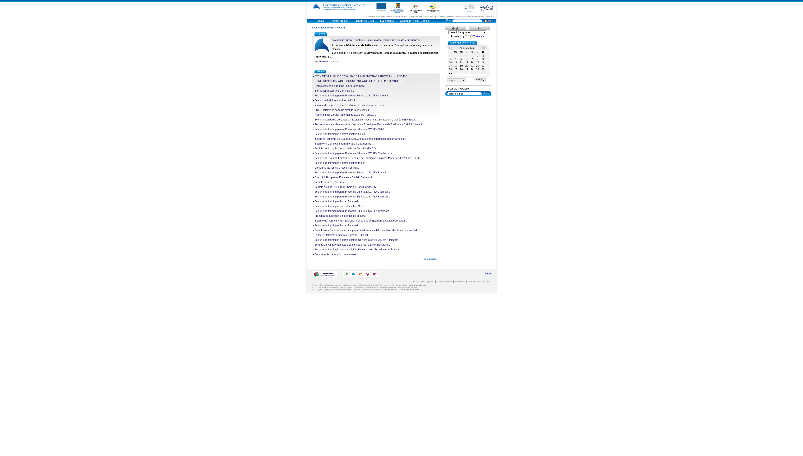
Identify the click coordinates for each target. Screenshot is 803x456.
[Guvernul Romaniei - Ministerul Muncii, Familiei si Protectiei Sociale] (398, 8)
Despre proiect (339, 20)
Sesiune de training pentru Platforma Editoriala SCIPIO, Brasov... (351, 172)
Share (488, 273)
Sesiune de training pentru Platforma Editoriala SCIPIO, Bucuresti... (352, 191)
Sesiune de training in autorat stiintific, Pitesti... (341, 162)
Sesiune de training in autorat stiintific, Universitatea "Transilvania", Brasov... (357, 249)
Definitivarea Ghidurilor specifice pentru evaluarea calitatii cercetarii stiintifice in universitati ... (367, 230)
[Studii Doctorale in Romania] (360, 274)
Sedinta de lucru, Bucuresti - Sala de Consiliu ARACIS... (346, 148)
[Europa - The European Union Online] (381, 7)
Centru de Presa (409, 20)
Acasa (321, 20)
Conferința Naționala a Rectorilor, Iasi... (337, 167)
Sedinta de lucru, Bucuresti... (331, 182)
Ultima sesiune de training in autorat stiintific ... (341, 86)
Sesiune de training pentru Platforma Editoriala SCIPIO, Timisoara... (353, 211)
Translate (478, 36)
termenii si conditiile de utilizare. (404, 289)
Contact (425, 20)
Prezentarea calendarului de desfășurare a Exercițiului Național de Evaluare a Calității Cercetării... (370, 124)
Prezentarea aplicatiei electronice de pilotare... (341, 215)
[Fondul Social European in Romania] (416, 8)
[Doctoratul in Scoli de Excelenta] (340, 7)
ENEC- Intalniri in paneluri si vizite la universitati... (343, 110)
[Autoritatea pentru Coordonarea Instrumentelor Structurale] (433, 7)
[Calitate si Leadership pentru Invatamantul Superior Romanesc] (346, 274)
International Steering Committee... (334, 90)
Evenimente (387, 20)
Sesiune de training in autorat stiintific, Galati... (341, 134)
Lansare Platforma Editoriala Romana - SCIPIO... (342, 235)
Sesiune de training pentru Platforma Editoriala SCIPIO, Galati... (350, 129)
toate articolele (430, 259)
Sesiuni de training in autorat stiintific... (336, 100)
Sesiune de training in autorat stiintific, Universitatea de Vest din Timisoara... (357, 239)
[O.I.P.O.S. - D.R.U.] (469, 8)
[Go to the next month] (483, 48)
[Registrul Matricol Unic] (375, 274)
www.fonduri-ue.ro (417, 285)
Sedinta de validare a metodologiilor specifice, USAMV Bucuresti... (352, 244)
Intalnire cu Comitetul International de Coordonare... (344, 143)
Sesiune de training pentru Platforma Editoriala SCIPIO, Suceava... (352, 95)
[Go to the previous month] (450, 48)
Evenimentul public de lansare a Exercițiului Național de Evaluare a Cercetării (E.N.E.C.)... (366, 119)
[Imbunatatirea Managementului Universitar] (367, 274)
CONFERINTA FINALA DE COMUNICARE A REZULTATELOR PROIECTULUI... (359, 81)
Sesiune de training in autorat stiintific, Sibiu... (340, 206)
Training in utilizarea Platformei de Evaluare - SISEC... (345, 114)
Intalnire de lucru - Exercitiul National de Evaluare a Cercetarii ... (351, 105)
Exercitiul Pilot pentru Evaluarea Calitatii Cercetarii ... (344, 177)
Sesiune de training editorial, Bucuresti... (337, 201)
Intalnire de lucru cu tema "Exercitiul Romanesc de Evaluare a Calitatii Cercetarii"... (361, 220)
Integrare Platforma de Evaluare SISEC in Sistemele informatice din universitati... (360, 138)
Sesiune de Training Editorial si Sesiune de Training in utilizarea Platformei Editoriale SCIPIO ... (369, 158)
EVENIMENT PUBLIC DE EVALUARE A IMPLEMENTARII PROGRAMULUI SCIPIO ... (362, 76)
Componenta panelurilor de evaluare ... (337, 254)
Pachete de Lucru (364, 20)
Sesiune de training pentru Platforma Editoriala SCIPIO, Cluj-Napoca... (354, 153)
